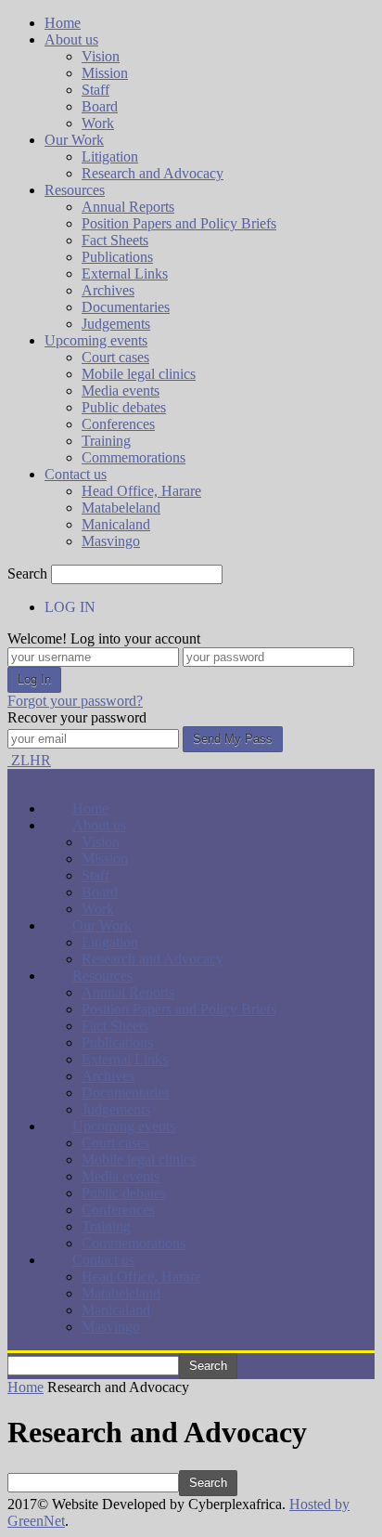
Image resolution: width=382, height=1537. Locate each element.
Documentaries (126, 307)
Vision (101, 56)
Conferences (118, 424)
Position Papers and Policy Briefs (179, 223)
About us (71, 39)
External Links (125, 273)
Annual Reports (128, 207)
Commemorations (133, 457)
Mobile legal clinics (139, 374)
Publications (117, 257)
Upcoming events (96, 340)
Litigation (110, 156)
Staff (95, 90)
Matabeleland (121, 507)
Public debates (124, 407)
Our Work (74, 140)
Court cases (115, 357)
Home (63, 23)
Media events (120, 390)
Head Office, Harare (141, 491)
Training (106, 441)
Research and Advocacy (152, 173)
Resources (75, 190)
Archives (108, 290)
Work (98, 123)
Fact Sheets (115, 240)
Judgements (116, 324)
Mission (105, 73)
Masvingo (111, 541)
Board (100, 106)
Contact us (76, 474)
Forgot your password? (75, 701)
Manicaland (116, 524)
